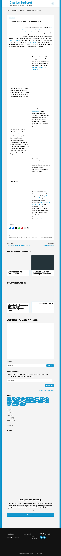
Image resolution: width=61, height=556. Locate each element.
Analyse (9, 415)
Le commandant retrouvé (43, 303)
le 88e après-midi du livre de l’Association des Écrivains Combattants (37, 30)
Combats (9, 418)
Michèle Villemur (14, 40)
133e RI (18, 398)
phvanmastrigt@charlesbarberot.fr (13, 537)
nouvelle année (38, 219)
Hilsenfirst (9, 401)
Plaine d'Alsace (15, 404)
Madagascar (40, 401)
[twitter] (44, 537)
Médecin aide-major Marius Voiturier (16, 273)
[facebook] (41, 537)
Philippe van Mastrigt (17, 237)
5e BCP (8, 398)
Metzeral (47, 401)
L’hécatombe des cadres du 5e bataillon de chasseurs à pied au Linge (18, 308)
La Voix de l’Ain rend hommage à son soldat (42, 273)
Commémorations (11, 423)
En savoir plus (30, 514)
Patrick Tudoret (31, 42)
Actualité (12, 17)
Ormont (8, 404)
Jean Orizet (22, 134)
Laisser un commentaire (46, 237)
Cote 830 (42, 398)
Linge (22, 401)
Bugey (23, 398)
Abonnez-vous (49, 385)
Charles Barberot (21, 2)
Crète (47, 398)
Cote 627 (37, 398)
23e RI (13, 398)
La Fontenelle (16, 401)
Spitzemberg (22, 404)
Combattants (10, 420)
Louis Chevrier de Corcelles (17, 235)
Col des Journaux (29, 398)
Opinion (9, 425)
